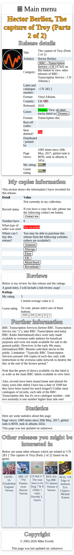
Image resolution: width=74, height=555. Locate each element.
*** (39, 315)
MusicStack (32, 262)
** (45, 315)
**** (33, 315)
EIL (27, 258)
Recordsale (32, 266)
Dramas (63, 113)
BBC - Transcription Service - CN (51, 64)
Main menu (39, 9)
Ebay (28, 253)
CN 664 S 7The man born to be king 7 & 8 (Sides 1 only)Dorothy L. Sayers (37, 488)
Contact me (31, 216)
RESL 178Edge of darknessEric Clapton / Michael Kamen (65, 487)
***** (24, 315)
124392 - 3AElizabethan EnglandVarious (9, 483)
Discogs (30, 249)
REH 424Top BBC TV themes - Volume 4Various (51, 483)
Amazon (30, 245)
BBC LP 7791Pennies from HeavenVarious (23, 485)
